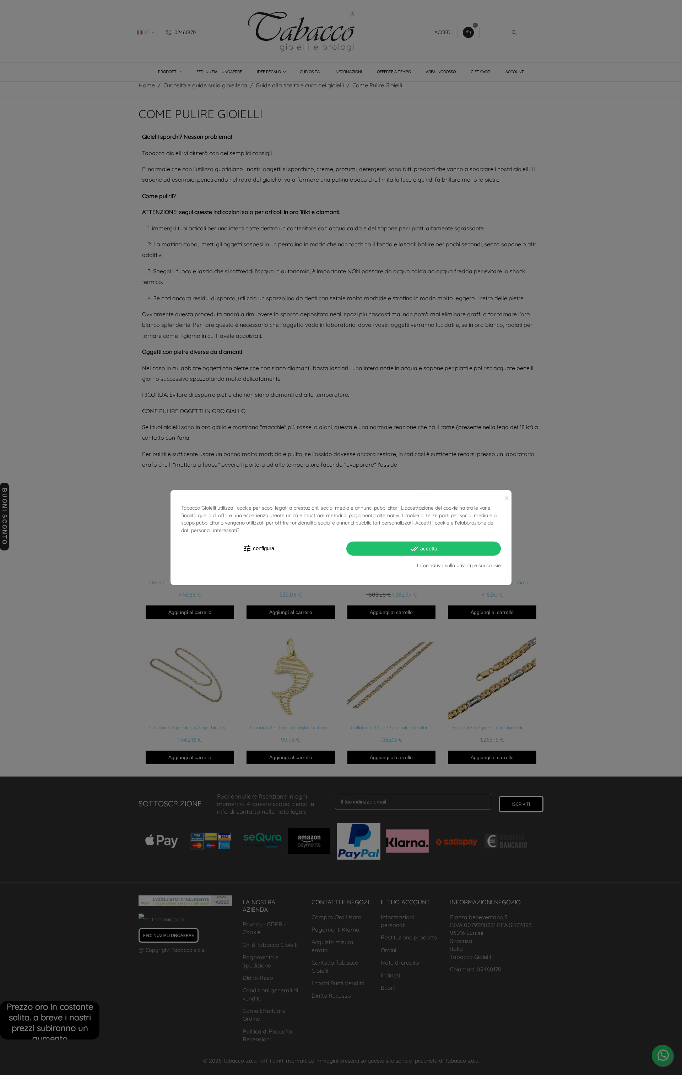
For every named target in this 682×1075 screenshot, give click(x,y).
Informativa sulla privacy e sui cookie (459, 565)
